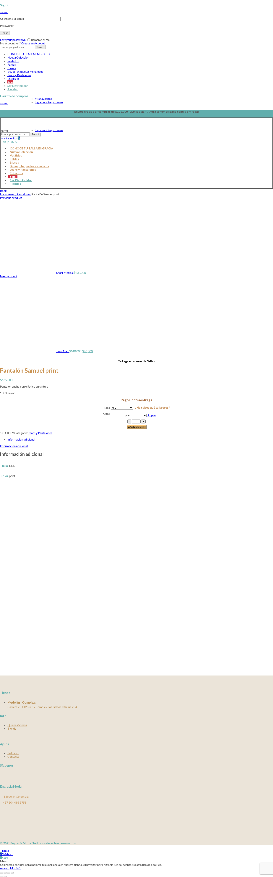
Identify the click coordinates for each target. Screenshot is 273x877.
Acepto (4, 868)
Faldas (11, 64)
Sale (10, 82)
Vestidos (13, 61)
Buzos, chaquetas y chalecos (25, 71)
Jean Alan (62, 351)
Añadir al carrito (136, 427)
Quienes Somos (17, 725)
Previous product (11, 197)
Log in (4, 33)
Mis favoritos (43, 98)
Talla (107, 407)
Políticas (13, 753)
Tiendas (12, 89)
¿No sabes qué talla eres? (152, 407)
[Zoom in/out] (12, 872)
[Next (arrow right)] (5, 876)
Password (7, 25)
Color (106, 413)
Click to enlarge (10, 354)
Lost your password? (13, 39)
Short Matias (64, 272)
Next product (8, 276)
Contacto (13, 756)
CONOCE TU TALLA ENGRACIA (29, 54)
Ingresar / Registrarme (49, 102)
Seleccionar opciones (13, 663)
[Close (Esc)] (1, 872)
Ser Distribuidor (17, 85)
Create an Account (33, 43)
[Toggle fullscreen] (8, 872)
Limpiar (151, 415)
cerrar (4, 12)
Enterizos (13, 78)
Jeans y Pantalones (19, 75)
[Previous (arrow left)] (1, 876)
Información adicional (21, 439)
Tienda (11, 728)
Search (40, 47)
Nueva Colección (18, 57)
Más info (15, 868)
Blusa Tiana (9, 653)
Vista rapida (7, 645)
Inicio (3, 194)
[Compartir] (5, 872)
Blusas (11, 68)
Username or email (13, 18)
